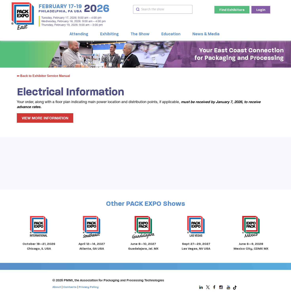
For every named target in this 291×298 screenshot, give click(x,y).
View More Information (45, 118)
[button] (80, 34)
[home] (23, 16)
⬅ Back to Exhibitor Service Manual (43, 76)
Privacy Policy (89, 287)
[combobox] (162, 9)
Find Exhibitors (231, 10)
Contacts (70, 287)
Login (260, 10)
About (56, 287)
